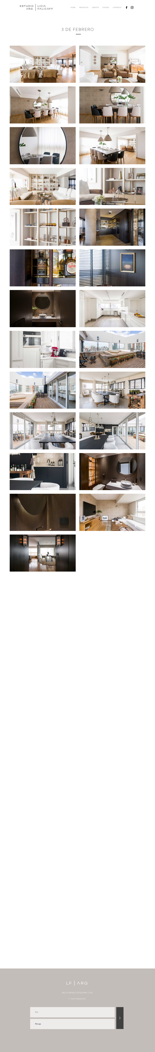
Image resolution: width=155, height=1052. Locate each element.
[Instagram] (132, 7)
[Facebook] (126, 7)
